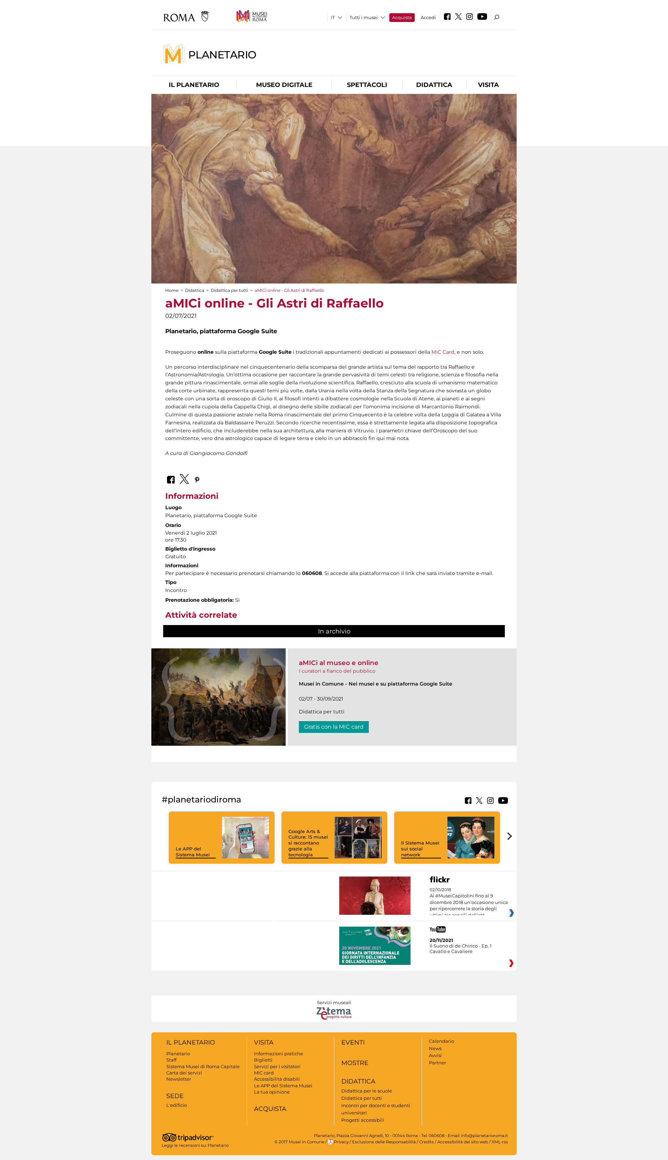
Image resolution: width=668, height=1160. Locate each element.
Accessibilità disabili (277, 1079)
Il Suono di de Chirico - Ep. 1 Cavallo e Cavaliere (461, 948)
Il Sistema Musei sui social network (420, 848)
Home (171, 290)
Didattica (434, 85)
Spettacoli (367, 85)
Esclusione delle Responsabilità (384, 1141)
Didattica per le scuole (366, 1091)
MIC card (264, 1072)
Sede (175, 1096)
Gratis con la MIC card (334, 726)
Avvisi (435, 1055)
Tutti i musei (364, 17)
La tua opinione (272, 1092)
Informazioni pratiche (278, 1053)
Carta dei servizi (184, 1072)
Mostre (354, 1063)
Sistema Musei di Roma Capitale (203, 1066)
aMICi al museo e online (339, 663)
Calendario (441, 1041)
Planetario (222, 54)
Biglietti (263, 1060)
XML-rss (500, 1141)
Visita (488, 85)
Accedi (428, 17)
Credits (426, 1141)
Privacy (341, 1141)
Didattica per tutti (229, 290)
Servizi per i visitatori (277, 1066)
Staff (171, 1060)
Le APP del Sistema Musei (193, 851)
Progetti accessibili (362, 1120)
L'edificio (176, 1105)
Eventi (353, 1042)
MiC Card (442, 352)
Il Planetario (194, 85)
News (435, 1048)
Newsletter (178, 1079)
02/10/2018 (469, 902)
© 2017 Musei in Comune (299, 1141)
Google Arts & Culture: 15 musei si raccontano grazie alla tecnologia (308, 843)
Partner (437, 1062)
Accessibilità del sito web (462, 1141)
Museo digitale (284, 85)
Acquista (402, 17)
